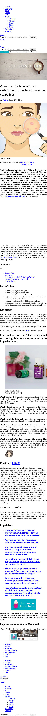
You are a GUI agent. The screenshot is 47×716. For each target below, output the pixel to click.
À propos (8, 644)
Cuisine (7, 13)
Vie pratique (9, 29)
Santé (7, 15)
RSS (6, 656)
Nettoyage (8, 9)
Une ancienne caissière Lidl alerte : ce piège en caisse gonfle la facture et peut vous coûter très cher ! (22, 561)
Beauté (7, 17)
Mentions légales (11, 650)
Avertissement (10, 652)
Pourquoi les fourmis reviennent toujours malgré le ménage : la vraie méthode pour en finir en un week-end (22, 532)
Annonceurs (9, 648)
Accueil (7, 7)
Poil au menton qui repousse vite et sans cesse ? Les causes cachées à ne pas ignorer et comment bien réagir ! (23, 571)
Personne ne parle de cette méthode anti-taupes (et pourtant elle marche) (21, 541)
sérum (28, 330)
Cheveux (12, 19)
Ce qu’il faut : (9, 273)
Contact (7, 654)
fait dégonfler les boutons (9, 257)
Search (33, 37)
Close (2, 682)
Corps (11, 23)
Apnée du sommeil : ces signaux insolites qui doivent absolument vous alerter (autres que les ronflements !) (22, 580)
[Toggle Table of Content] (1, 269)
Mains (11, 25)
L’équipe (8, 646)
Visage (11, 21)
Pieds (11, 27)
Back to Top (4, 676)
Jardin (7, 11)
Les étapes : (9, 275)
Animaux (8, 31)
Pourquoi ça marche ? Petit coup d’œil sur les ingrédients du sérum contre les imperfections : (20, 279)
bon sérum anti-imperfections (14, 197)
